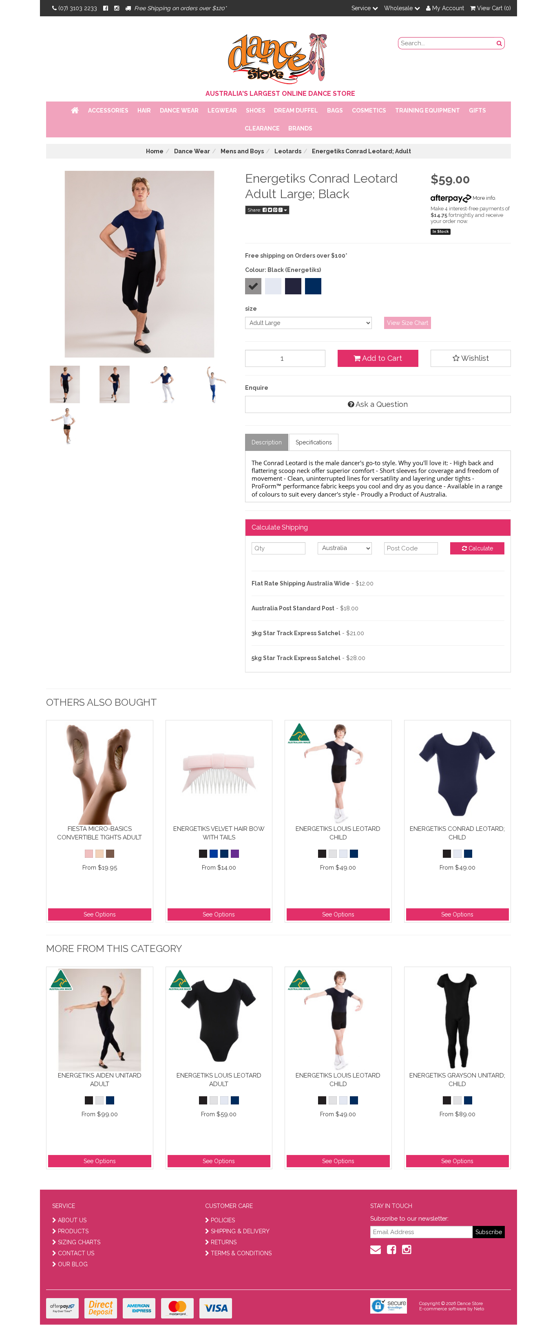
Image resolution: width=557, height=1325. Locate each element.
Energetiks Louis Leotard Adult (219, 1080)
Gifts (477, 110)
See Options (100, 914)
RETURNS (224, 1242)
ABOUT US (72, 1220)
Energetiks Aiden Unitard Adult (99, 1080)
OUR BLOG (73, 1264)
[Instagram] (116, 8)
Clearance (262, 128)
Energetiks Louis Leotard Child (338, 833)
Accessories (108, 110)
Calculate (480, 548)
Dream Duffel (296, 110)
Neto (479, 1309)
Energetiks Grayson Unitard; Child (457, 1080)
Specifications (314, 442)
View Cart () (493, 8)
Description (267, 442)
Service (361, 8)
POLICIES (223, 1220)
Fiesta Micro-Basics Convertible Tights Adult (99, 833)
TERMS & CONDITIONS (241, 1253)
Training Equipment (427, 110)
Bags (335, 110)
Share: (255, 210)
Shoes (255, 110)
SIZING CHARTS (79, 1242)
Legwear (222, 110)
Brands (300, 128)
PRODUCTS (73, 1231)
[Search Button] (499, 43)
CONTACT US (76, 1253)
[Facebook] (105, 8)
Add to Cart (381, 358)
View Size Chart (407, 323)
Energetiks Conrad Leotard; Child (457, 833)
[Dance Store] (278, 56)
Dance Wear (179, 110)
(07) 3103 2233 (77, 8)
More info (483, 198)
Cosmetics (369, 110)
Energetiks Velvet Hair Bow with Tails (219, 833)
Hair (144, 110)
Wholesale (399, 8)
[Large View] (65, 384)
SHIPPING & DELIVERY (240, 1231)
